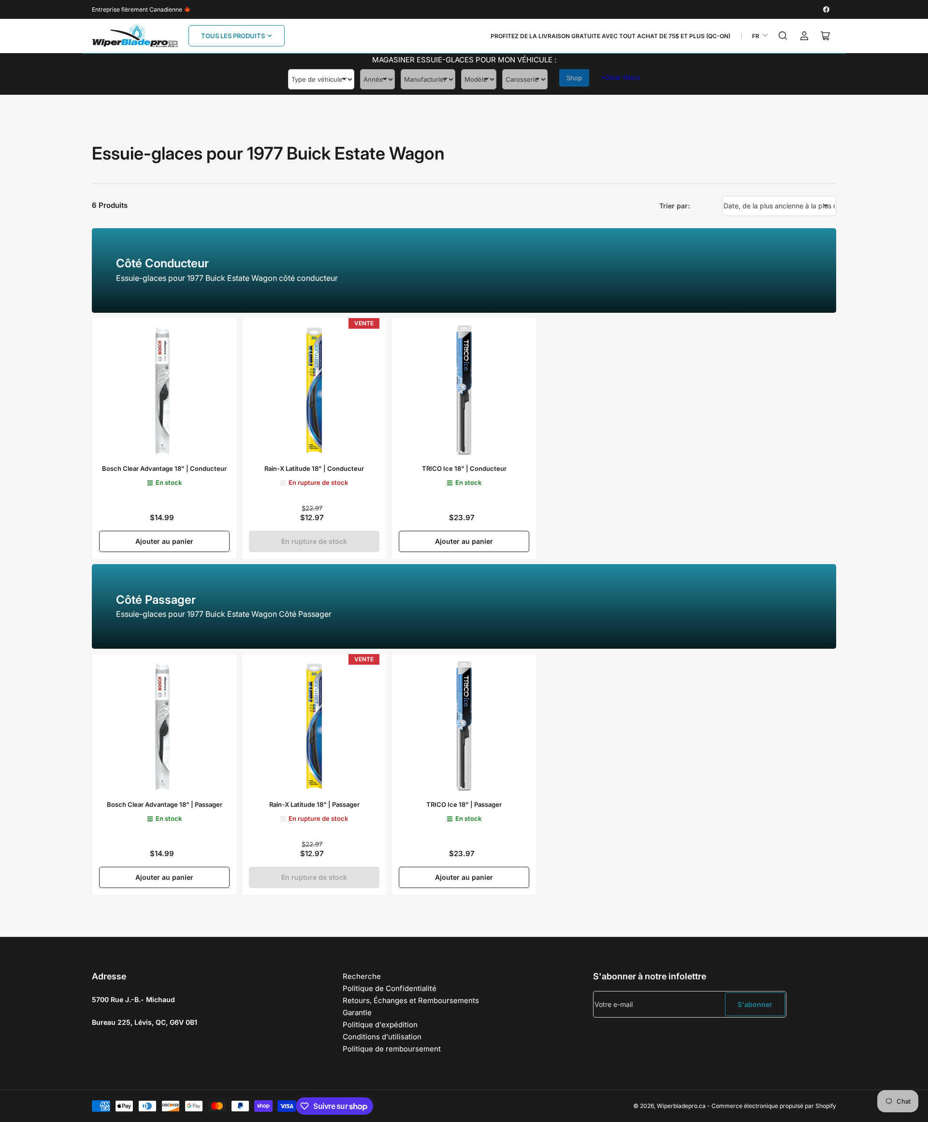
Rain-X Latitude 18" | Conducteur (314, 468)
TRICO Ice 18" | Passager (464, 804)
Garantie (357, 1012)
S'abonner (755, 1004)
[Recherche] (783, 35)
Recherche (362, 976)
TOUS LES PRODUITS (233, 36)
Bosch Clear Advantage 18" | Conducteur (164, 468)
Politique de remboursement (392, 1048)
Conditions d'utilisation (382, 1036)
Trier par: (674, 206)
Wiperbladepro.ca (681, 1105)
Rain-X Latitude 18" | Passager (314, 804)
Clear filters (620, 77)
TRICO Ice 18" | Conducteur (464, 468)
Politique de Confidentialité (389, 988)
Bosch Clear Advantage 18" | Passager (164, 804)
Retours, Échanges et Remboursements (411, 1000)
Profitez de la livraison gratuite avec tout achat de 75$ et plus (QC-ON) (610, 36)
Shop (574, 78)
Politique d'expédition (380, 1024)
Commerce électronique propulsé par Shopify (773, 1105)
